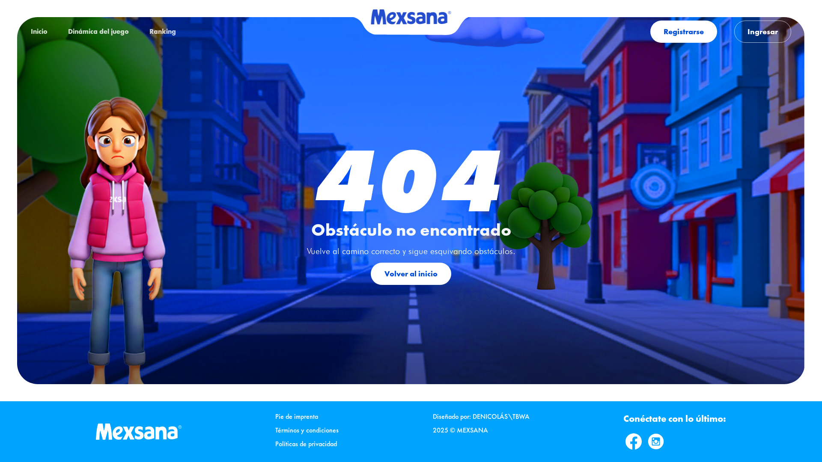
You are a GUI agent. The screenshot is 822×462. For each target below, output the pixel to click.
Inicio (39, 31)
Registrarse (684, 31)
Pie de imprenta (296, 416)
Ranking (162, 31)
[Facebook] (633, 441)
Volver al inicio (411, 273)
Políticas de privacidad (306, 443)
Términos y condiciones (307, 430)
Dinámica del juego (98, 31)
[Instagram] (656, 441)
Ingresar (763, 31)
